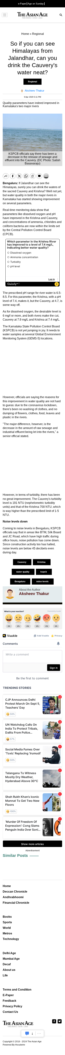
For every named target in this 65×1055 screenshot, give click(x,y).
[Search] (61, 15)
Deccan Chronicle (15, 891)
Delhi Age (9, 953)
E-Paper (8, 995)
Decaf (7, 964)
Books (7, 916)
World (7, 927)
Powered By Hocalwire (14, 1045)
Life (5, 975)
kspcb (43, 572)
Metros (7, 933)
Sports (7, 922)
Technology (11, 938)
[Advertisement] (32, 368)
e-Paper (22, 3)
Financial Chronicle (16, 902)
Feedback (9, 1000)
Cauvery (22, 562)
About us (9, 969)
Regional (32, 81)
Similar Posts (15, 855)
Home (7, 886)
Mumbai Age (11, 958)
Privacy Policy (12, 1006)
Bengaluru (20, 581)
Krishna (41, 562)
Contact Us (10, 1011)
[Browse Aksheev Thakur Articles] (10, 593)
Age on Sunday (36, 3)
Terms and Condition (17, 989)
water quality (23, 572)
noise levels (42, 581)
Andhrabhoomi (13, 897)
